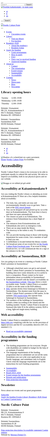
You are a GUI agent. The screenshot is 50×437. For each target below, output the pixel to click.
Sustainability (16, 73)
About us (10, 64)
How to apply (16, 55)
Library (9, 36)
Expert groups (17, 71)
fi (6, 14)
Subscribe (5, 395)
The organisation (18, 68)
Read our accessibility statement (19, 331)
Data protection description (12, 430)
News (13, 80)
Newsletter (15, 87)
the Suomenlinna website (16, 282)
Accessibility (16, 75)
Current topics (16, 399)
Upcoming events (18, 34)
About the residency (19, 45)
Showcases (15, 82)
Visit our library (17, 39)
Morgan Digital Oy (18, 435)
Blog (13, 84)
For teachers (16, 41)
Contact (14, 66)
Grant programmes (18, 52)
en (7, 16)
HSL (8, 289)
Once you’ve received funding (23, 59)
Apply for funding (13, 50)
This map (31, 282)
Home (3, 159)
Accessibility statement (32, 430)
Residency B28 (12, 43)
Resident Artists (17, 48)
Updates (9, 77)
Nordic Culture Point (15, 159)
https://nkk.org (7, 322)
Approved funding (18, 61)
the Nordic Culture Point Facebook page (27, 245)
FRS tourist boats (20, 296)
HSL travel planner (22, 207)
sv (7, 11)
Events (9, 32)
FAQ (13, 57)
